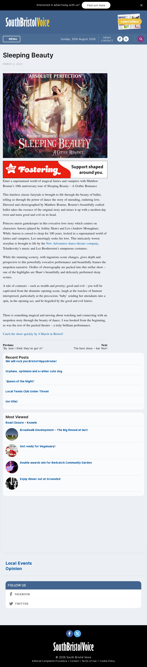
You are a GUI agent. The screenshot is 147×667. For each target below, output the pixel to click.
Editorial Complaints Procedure (49, 660)
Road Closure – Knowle (21, 422)
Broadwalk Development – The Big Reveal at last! (54, 430)
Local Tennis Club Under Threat (27, 391)
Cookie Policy (107, 660)
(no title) (11, 401)
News (107, 37)
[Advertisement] (74, 521)
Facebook (22, 594)
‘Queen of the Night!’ (20, 381)
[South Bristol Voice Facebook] (120, 39)
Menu (12, 39)
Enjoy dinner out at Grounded (40, 479)
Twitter (21, 603)
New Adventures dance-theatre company (72, 243)
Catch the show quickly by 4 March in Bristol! (33, 334)
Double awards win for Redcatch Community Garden (56, 462)
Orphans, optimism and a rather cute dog (34, 371)
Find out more (96, 5)
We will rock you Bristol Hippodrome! (31, 361)
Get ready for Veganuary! (38, 446)
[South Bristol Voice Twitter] (126, 39)
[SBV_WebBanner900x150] (55, 169)
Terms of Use (89, 660)
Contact (107, 40)
